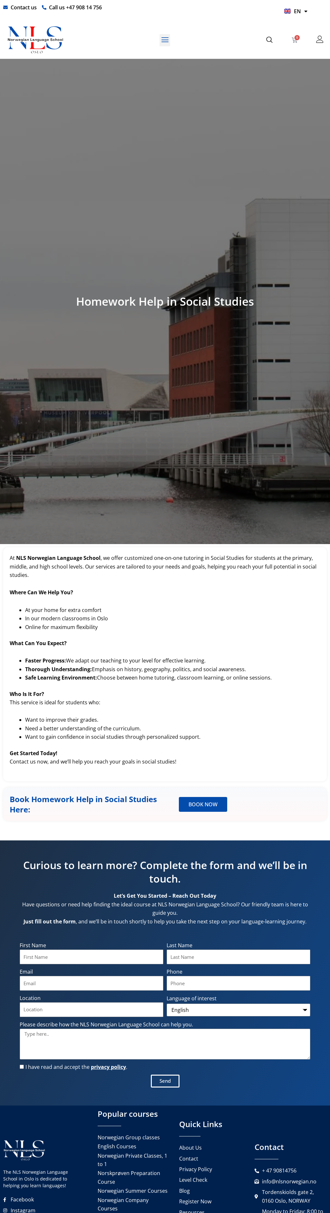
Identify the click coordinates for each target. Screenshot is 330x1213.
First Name (33, 945)
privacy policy (108, 1066)
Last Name (179, 945)
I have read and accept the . (76, 1066)
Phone (174, 971)
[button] (165, 40)
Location (30, 998)
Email (26, 971)
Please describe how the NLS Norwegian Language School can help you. (106, 1024)
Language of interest (192, 998)
